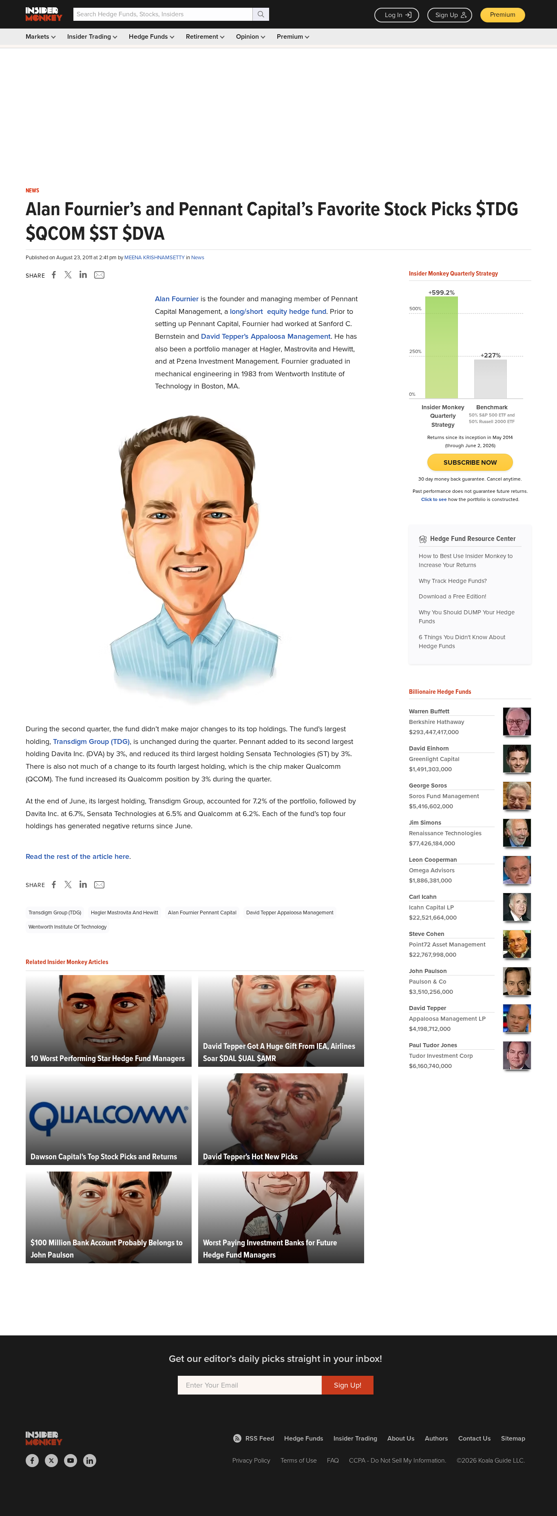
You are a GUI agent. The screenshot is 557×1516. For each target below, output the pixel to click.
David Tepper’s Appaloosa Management (266, 336)
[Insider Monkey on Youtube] (73, 1460)
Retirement (203, 36)
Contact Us (474, 1438)
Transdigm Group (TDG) (91, 741)
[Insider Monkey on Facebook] (35, 1460)
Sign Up (446, 15)
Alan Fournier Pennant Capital (202, 912)
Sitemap (513, 1438)
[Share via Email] (98, 274)
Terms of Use (299, 1460)
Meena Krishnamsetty (155, 257)
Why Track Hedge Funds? (453, 580)
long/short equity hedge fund (278, 311)
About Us (401, 1438)
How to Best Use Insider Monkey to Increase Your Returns (466, 561)
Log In (393, 15)
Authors (436, 1438)
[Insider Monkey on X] (54, 1460)
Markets (38, 36)
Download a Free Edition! (452, 596)
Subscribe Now (470, 462)
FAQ (333, 1460)
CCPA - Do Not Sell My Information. (397, 1460)
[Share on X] (69, 274)
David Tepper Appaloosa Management (290, 912)
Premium (502, 14)
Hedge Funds (149, 36)
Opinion (248, 36)
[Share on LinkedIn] (83, 274)
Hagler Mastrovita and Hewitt (124, 912)
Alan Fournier (177, 298)
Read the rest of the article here (77, 856)
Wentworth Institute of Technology (67, 927)
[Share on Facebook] (55, 274)
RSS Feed (259, 1438)
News (32, 191)
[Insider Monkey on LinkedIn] (92, 1460)
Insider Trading (90, 36)
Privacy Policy (251, 1460)
